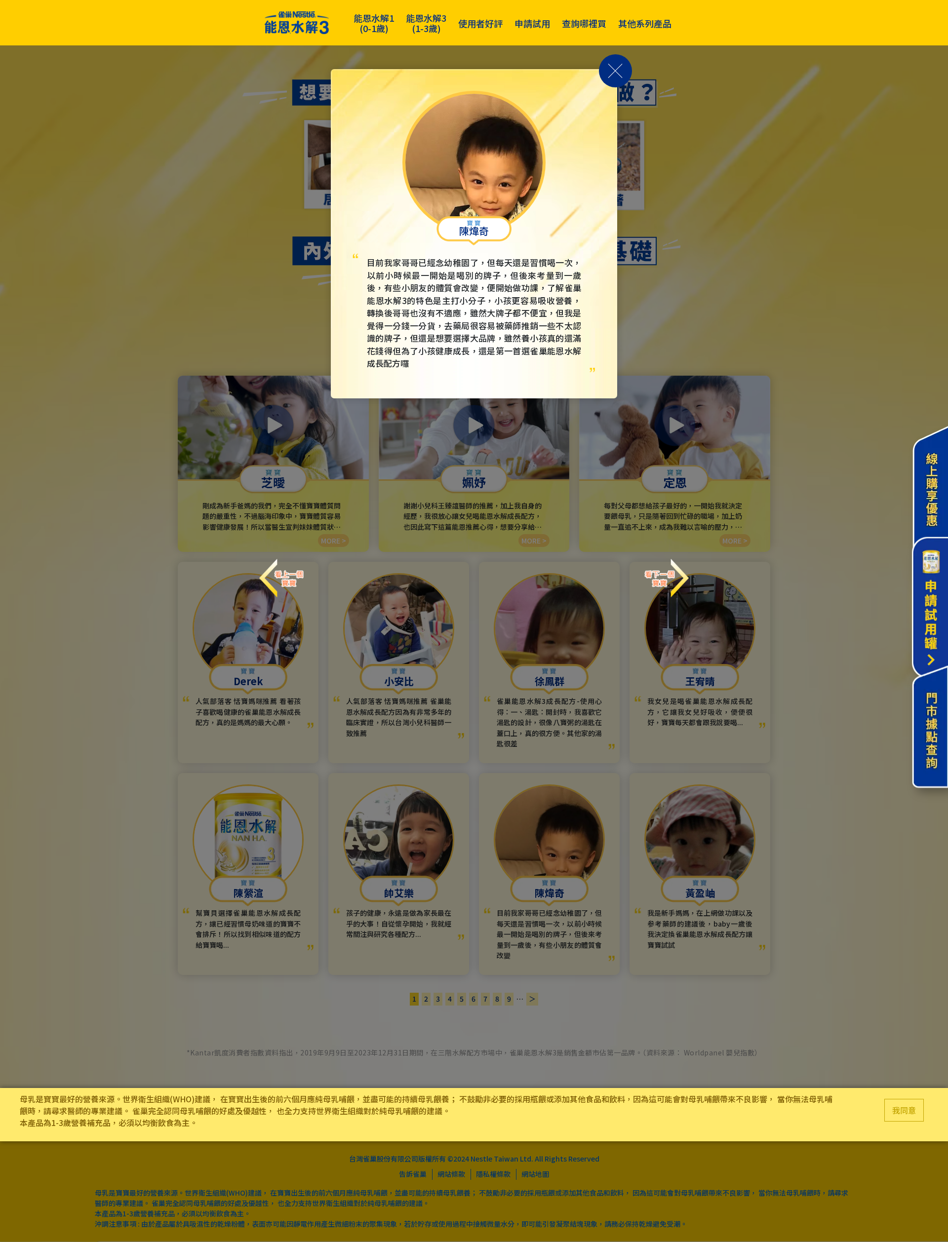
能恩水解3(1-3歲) (426, 23)
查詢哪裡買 (584, 23)
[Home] (297, 23)
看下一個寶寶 (666, 569)
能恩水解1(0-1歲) (374, 23)
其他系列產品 (645, 23)
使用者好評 (480, 23)
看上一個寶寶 (281, 569)
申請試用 (532, 23)
